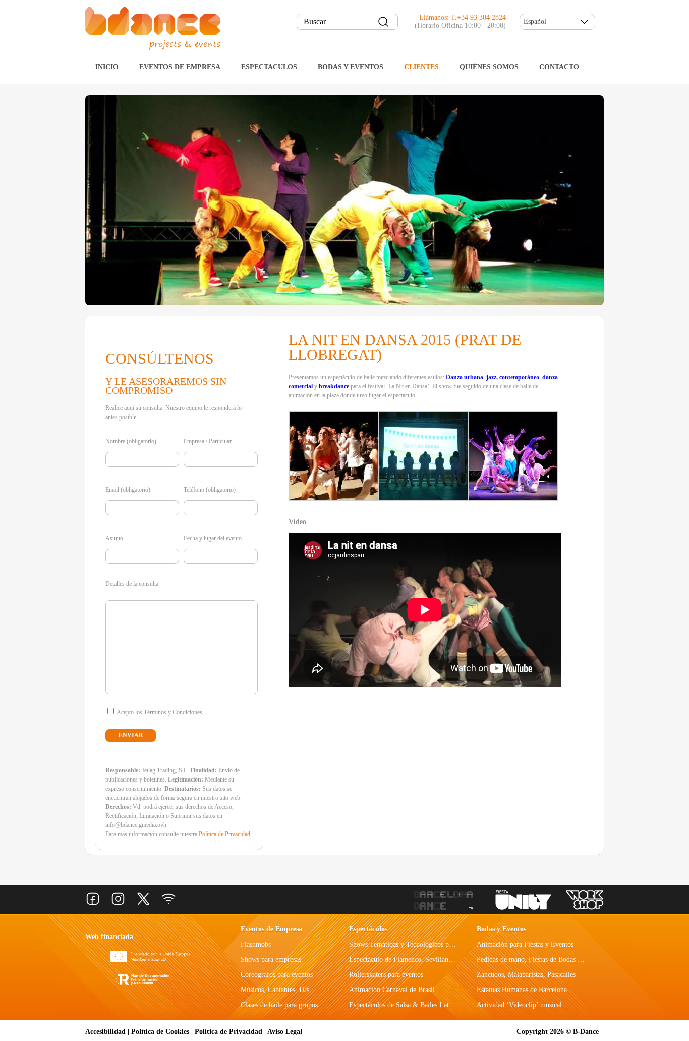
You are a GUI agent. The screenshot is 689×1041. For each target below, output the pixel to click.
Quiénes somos (489, 67)
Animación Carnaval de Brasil (392, 990)
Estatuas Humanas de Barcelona (522, 990)
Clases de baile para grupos (279, 1005)
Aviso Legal (284, 1031)
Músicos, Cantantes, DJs (275, 990)
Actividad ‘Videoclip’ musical (519, 1005)
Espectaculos (269, 67)
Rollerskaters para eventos (386, 974)
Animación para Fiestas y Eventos (525, 944)
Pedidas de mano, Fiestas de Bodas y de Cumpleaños (551, 959)
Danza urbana (464, 377)
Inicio (107, 67)
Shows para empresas (271, 959)
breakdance (334, 386)
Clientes (421, 67)
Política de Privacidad (224, 834)
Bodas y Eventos (350, 67)
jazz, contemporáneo (512, 377)
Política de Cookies (160, 1031)
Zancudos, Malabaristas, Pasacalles (526, 974)
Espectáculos (368, 929)
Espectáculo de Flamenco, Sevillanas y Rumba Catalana (428, 959)
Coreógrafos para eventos (277, 974)
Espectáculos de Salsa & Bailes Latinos (405, 1005)
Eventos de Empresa (271, 929)
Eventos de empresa (179, 67)
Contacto (559, 67)
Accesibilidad (105, 1031)
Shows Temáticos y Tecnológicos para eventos (415, 944)
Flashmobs (256, 944)
